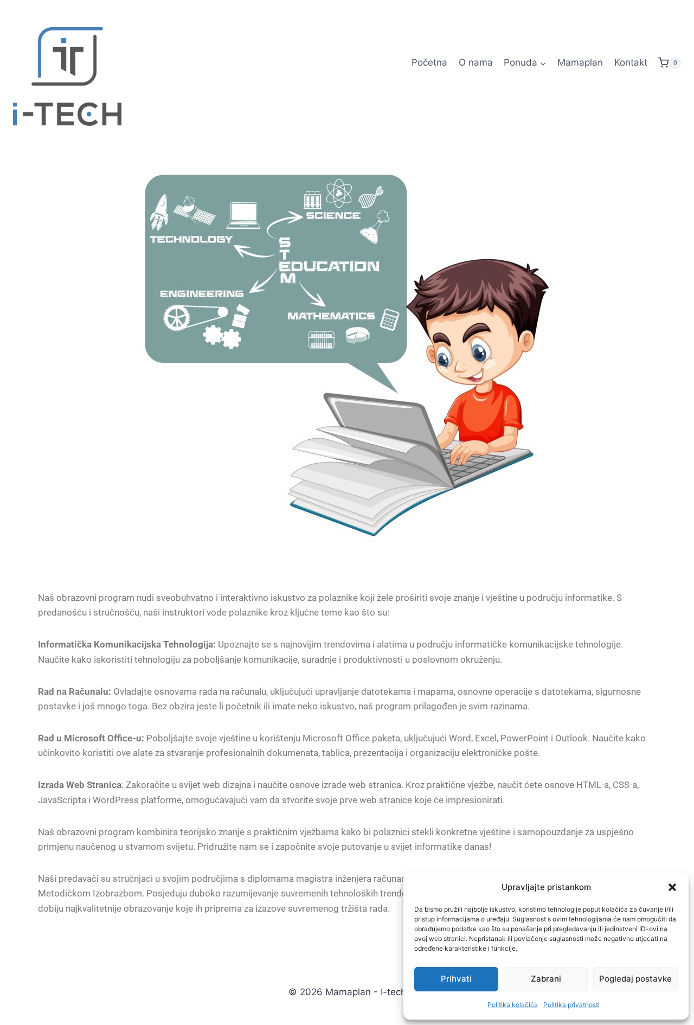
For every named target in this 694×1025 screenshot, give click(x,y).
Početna (429, 62)
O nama (476, 62)
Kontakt (630, 62)
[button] (672, 887)
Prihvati (456, 978)
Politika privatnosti (571, 1005)
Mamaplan (580, 62)
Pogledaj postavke (635, 978)
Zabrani (546, 978)
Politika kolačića (512, 1005)
